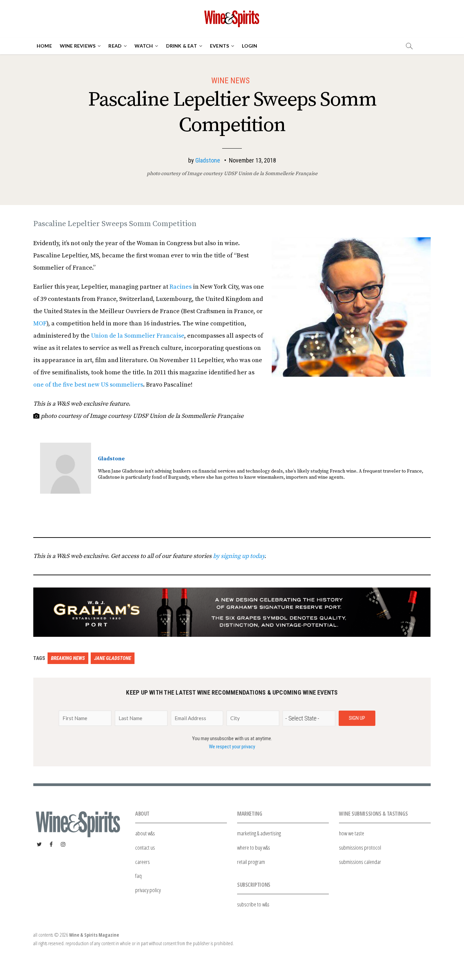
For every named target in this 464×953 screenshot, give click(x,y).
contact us (145, 847)
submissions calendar (360, 862)
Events (219, 46)
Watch (144, 46)
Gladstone (207, 160)
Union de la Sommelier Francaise (137, 336)
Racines (180, 287)
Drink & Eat (181, 46)
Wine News (230, 80)
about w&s (145, 833)
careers (142, 862)
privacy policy (148, 890)
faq (138, 876)
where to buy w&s (253, 847)
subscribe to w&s (253, 904)
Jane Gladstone (112, 658)
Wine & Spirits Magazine (94, 935)
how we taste (351, 833)
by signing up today (238, 556)
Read (115, 46)
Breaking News (68, 658)
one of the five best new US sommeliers (88, 385)
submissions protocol (360, 847)
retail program (251, 862)
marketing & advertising (259, 833)
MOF (40, 323)
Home (44, 46)
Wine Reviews (77, 46)
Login (249, 46)
